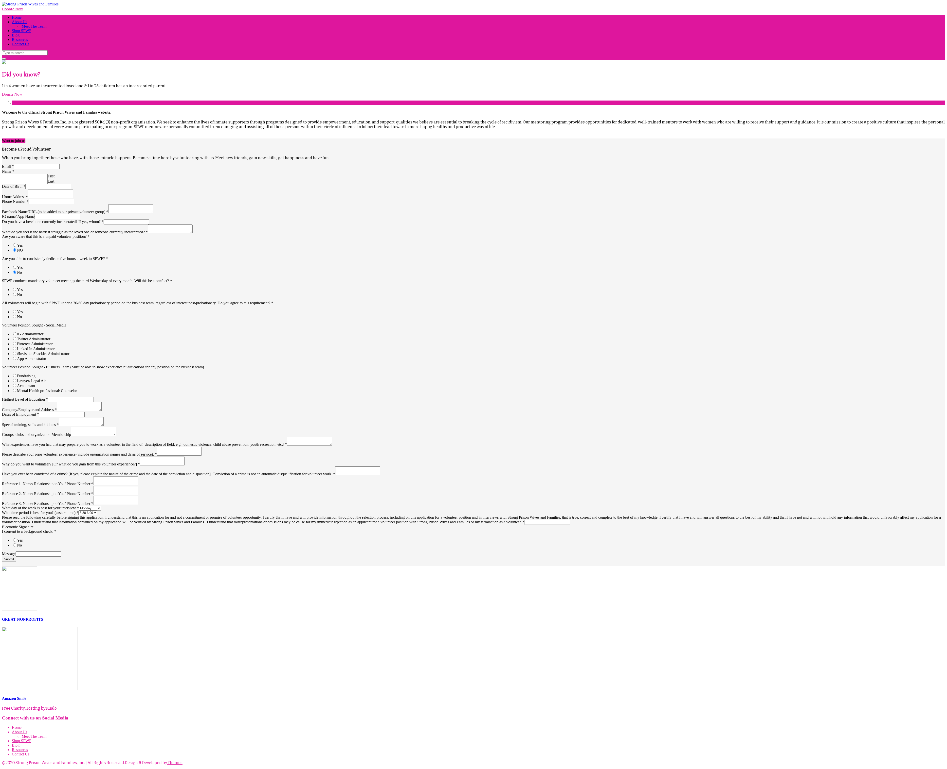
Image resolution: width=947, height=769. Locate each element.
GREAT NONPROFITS (22, 619)
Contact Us (20, 44)
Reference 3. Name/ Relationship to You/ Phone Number (47, 503)
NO (20, 250)
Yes (20, 245)
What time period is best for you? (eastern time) (40, 513)
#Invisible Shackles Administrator (43, 354)
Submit (9, 559)
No (19, 272)
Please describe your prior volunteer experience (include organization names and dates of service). (79, 454)
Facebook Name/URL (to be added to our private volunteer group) (55, 212)
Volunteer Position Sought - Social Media (34, 325)
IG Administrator (30, 334)
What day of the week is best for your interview (40, 508)
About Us (19, 22)
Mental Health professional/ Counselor (47, 391)
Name (8, 171)
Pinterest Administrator (35, 344)
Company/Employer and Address (29, 410)
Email (8, 166)
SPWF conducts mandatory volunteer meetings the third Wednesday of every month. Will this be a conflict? (87, 281)
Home (16, 17)
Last (51, 181)
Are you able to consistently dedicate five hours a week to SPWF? (55, 258)
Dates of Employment (20, 414)
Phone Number (15, 201)
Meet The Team (34, 26)
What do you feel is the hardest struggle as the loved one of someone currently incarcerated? (75, 232)
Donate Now (12, 8)
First (51, 176)
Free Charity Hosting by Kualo (29, 708)
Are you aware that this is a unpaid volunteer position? (46, 236)
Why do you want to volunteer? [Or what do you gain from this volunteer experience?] (71, 464)
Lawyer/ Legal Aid (32, 381)
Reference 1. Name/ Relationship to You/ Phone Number (47, 484)
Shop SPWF (21, 31)
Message (9, 554)
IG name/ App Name (18, 216)
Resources (20, 39)
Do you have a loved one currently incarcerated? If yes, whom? (53, 222)
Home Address (15, 197)
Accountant (26, 386)
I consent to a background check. (29, 531)
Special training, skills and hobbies (30, 425)
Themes (174, 762)
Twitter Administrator (33, 339)
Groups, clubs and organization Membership (36, 434)
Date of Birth (13, 186)
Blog (15, 35)
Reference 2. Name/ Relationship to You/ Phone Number (47, 494)
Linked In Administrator (36, 349)
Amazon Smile (14, 698)
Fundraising (26, 376)
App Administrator (31, 359)
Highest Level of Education (25, 399)
